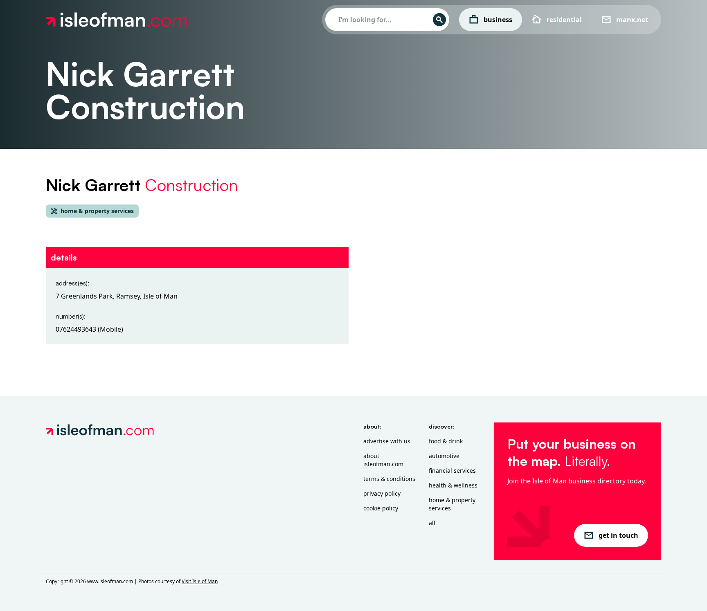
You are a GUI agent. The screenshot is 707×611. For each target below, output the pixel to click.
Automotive (444, 456)
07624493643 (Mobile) (89, 329)
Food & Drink (446, 441)
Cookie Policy (380, 508)
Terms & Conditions (389, 479)
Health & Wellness (453, 485)
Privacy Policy (382, 493)
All (432, 523)
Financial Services (452, 470)
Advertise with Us (386, 441)
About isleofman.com (383, 460)
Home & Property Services (452, 504)
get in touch (618, 535)
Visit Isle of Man (200, 581)
